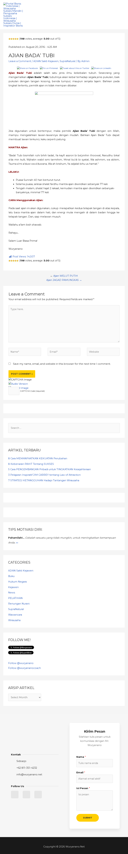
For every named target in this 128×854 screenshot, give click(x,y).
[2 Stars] (11, 39)
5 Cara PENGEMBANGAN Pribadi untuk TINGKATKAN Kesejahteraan (49, 469)
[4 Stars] (15, 39)
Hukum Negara (17, 581)
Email (80, 772)
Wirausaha (14, 620)
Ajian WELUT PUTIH (65, 275)
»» (17, 542)
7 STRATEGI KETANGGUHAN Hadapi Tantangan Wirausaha (43, 480)
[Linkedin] (26, 794)
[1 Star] (9, 39)
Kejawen (13, 587)
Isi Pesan (83, 788)
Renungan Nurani (19, 603)
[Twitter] (14, 794)
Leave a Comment (19, 61)
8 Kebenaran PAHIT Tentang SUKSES (31, 463)
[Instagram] (38, 794)
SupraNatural (67, 61)
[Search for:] (64, 427)
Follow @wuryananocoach (24, 668)
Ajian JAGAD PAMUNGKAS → (64, 280)
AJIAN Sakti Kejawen (45, 61)
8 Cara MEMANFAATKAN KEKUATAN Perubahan (37, 458)
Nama (81, 756)
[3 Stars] (13, 39)
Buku (11, 576)
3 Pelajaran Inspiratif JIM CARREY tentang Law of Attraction (44, 474)
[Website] (103, 352)
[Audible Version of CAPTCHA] (18, 383)
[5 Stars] (17, 39)
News (11, 592)
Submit (87, 817)
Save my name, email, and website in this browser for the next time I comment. (62, 363)
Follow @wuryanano (21, 663)
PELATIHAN (15, 598)
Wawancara (15, 614)
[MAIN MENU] (121, 14)
